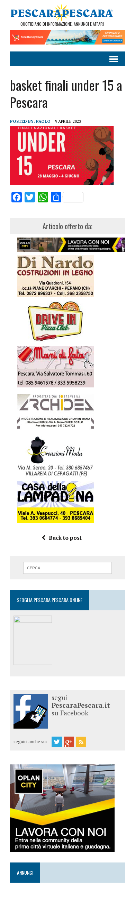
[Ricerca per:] (67, 567)
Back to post (65, 537)
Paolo (43, 121)
